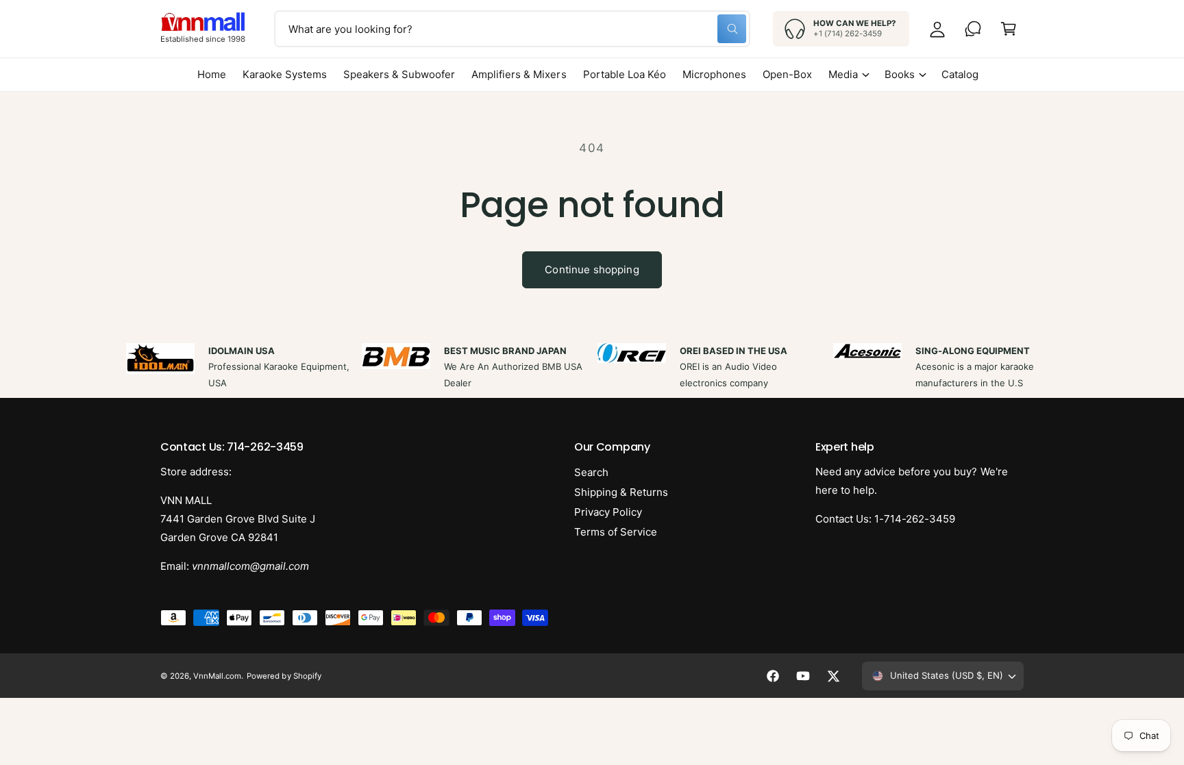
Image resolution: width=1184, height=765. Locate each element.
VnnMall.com (217, 676)
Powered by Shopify (284, 676)
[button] (1008, 29)
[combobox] (512, 29)
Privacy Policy (608, 511)
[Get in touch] (973, 29)
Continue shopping (592, 269)
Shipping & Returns (621, 492)
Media (843, 74)
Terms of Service (615, 531)
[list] (592, 367)
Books (900, 74)
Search (591, 472)
